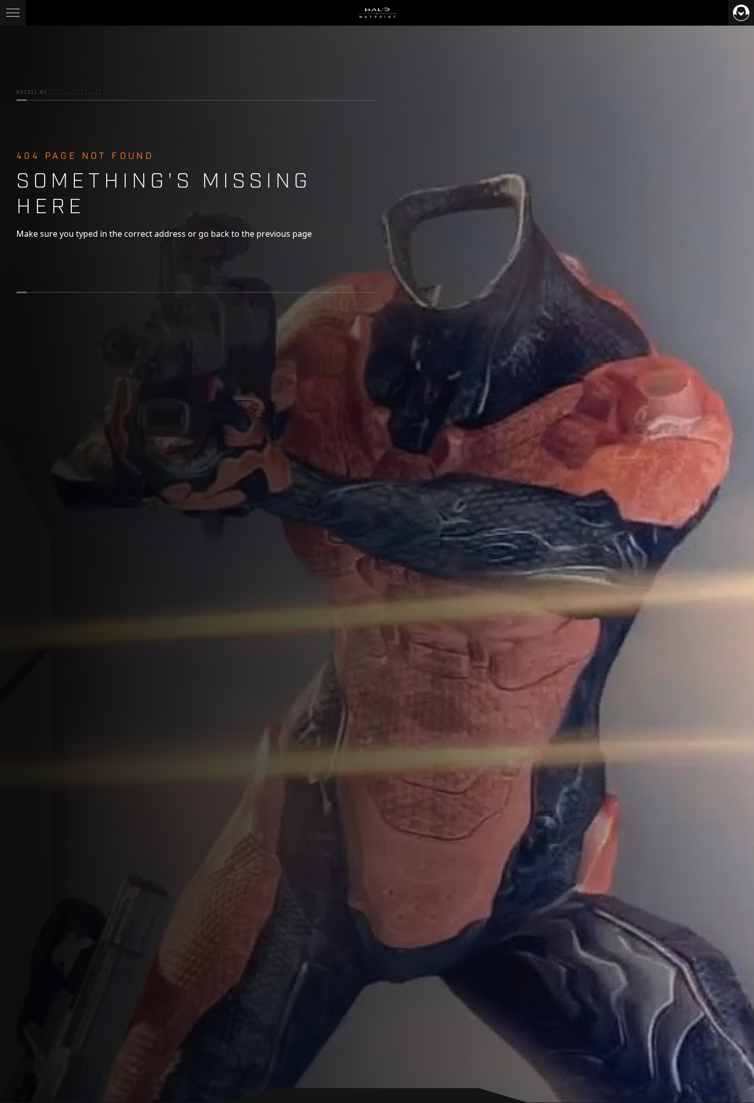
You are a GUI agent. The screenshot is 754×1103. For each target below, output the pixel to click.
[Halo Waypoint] (377, 13)
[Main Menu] (13, 13)
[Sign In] (741, 13)
